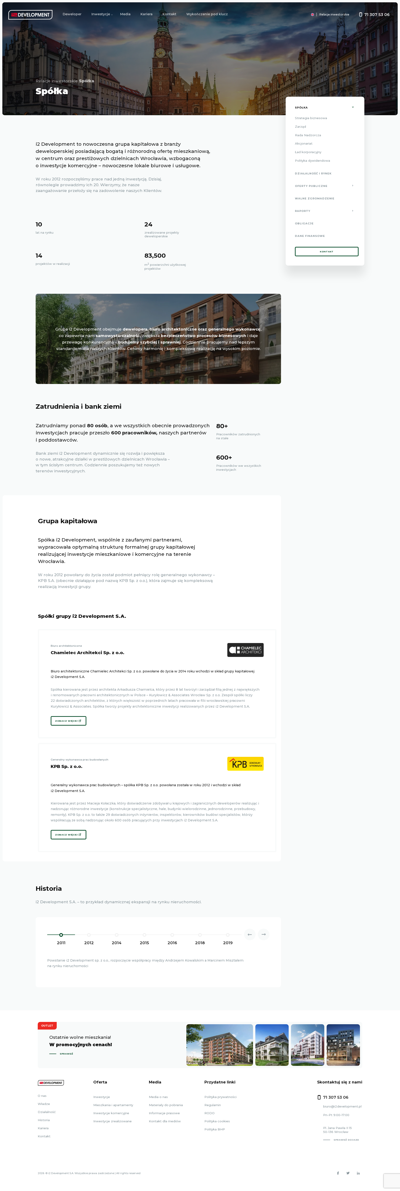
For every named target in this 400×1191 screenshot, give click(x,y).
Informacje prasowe (164, 1113)
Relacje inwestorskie (334, 14)
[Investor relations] (299, 14)
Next (263, 934)
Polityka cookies (217, 1121)
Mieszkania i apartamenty (113, 1105)
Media (125, 14)
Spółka (301, 107)
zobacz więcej (66, 721)
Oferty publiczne (311, 186)
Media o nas (158, 1097)
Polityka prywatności (220, 1097)
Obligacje (304, 223)
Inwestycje (100, 14)
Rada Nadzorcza (308, 135)
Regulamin (212, 1105)
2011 (61, 942)
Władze (44, 1104)
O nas (42, 1096)
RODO (209, 1113)
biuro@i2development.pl (342, 1106)
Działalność (47, 1112)
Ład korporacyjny (308, 152)
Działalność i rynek (313, 173)
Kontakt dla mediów (165, 1121)
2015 (144, 942)
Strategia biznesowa (311, 118)
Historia (44, 1120)
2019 (228, 942)
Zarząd (300, 126)
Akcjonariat (303, 143)
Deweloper (72, 14)
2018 (200, 942)
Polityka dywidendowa (312, 160)
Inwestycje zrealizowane (112, 1121)
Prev (250, 934)
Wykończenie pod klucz (207, 14)
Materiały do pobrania (166, 1105)
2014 (117, 942)
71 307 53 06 (377, 14)
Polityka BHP (214, 1129)
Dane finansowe (310, 236)
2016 (172, 942)
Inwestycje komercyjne (111, 1113)
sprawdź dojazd (346, 1140)
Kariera (147, 14)
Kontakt (169, 14)
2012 (89, 942)
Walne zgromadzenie (314, 198)
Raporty (302, 211)
